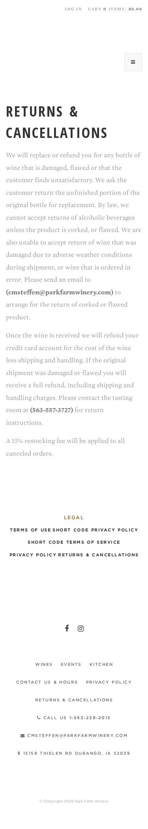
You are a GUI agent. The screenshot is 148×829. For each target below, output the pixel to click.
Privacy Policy (33, 555)
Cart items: (115, 9)
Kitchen (101, 664)
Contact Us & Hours (47, 682)
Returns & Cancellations (98, 555)
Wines (44, 664)
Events (71, 664)
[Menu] (133, 62)
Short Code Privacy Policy (95, 530)
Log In (73, 9)
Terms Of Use (30, 530)
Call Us (76, 717)
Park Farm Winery (74, 32)
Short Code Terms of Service (74, 542)
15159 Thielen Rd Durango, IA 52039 (76, 753)
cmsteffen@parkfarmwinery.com (76, 735)
